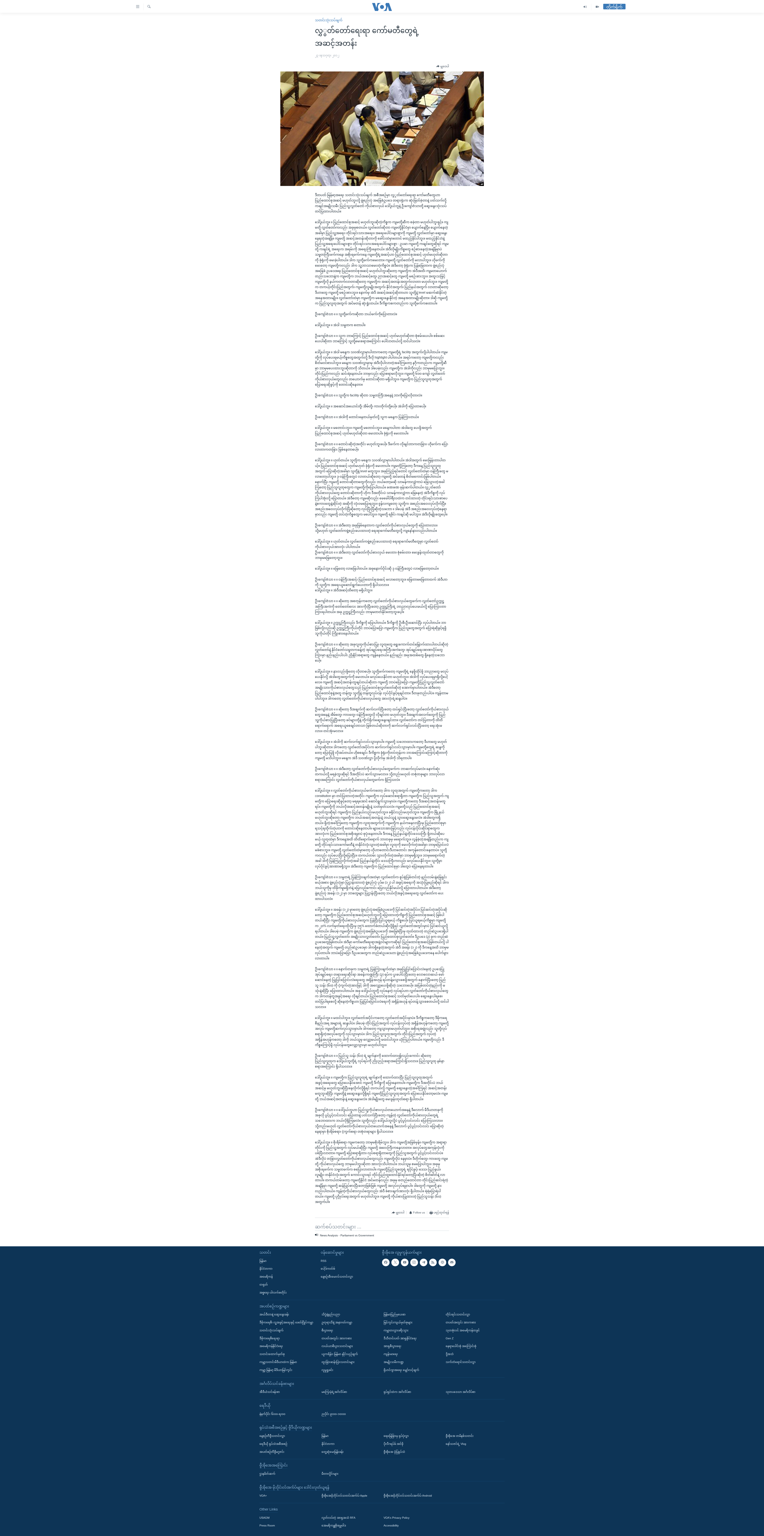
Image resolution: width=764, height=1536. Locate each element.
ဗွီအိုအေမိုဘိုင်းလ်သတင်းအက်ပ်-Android (408, 1495)
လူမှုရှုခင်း (327, 1370)
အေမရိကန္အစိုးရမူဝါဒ (334, 1525)
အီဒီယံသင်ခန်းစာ (269, 1391)
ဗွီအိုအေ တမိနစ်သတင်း (460, 1435)
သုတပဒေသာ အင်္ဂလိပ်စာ (460, 1391)
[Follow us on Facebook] (386, 1262)
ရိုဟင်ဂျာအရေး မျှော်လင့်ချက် (401, 1370)
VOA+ (263, 1495)
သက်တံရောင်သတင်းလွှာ (461, 1362)
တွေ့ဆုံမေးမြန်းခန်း (333, 1451)
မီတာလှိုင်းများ (330, 1473)
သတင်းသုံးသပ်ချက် (328, 20)
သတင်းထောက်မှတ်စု (272, 1354)
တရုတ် (263, 1284)
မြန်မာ (262, 1260)
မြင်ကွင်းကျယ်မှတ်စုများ (398, 1322)
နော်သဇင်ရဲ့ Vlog (456, 1443)
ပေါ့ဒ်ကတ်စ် (328, 1268)
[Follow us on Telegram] (423, 1262)
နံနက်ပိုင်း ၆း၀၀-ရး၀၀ (272, 1414)
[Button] (442, 66)
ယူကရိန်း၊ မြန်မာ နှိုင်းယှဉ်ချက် (340, 1354)
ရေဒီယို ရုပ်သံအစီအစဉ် (273, 1443)
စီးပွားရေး (327, 1330)
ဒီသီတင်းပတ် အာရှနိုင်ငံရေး (400, 1338)
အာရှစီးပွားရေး (392, 1346)
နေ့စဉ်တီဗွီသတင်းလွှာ (272, 1435)
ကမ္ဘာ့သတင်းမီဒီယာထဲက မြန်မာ (278, 1362)
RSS (323, 1260)
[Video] (597, 7)
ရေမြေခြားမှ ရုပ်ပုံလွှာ (396, 1435)
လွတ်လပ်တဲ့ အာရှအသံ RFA (338, 1517)
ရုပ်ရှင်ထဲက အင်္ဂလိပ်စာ (397, 1391)
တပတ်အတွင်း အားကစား (337, 1338)
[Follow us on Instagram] (414, 1262)
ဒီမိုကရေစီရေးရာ (269, 1338)
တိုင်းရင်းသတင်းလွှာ (458, 1314)
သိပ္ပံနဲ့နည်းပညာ (331, 1314)
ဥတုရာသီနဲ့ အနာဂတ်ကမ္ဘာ (337, 1322)
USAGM (264, 1517)
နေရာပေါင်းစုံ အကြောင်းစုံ (461, 1346)
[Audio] (585, 7)
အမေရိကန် (266, 1276)
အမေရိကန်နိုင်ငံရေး (271, 1346)
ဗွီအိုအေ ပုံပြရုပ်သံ (394, 1451)
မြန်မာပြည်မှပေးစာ (394, 1314)
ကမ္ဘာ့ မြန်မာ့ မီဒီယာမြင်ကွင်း (275, 1370)
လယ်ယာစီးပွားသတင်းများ (337, 1346)
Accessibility (391, 1525)
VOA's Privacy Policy (396, 1517)
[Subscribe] (452, 1262)
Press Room (267, 1525)
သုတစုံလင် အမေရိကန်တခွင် (463, 1330)
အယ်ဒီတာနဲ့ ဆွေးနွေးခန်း (274, 1314)
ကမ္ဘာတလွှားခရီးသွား (396, 1330)
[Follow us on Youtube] (404, 1262)
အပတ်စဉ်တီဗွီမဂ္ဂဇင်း (271, 1451)
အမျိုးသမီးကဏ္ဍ (394, 1362)
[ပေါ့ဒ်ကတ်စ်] (442, 1262)
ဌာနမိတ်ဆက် (267, 1473)
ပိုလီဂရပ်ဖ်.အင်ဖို (393, 1443)
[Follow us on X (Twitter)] (395, 1262)
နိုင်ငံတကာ (265, 1268)
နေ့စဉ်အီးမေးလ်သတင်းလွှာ (337, 1276)
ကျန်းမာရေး (391, 1354)
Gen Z (450, 1338)
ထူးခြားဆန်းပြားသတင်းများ (338, 1362)
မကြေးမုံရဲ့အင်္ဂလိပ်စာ (334, 1391)
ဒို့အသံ (450, 1354)
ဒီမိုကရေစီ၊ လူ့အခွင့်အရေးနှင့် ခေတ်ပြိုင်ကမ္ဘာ (286, 1322)
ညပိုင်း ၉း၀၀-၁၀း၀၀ (334, 1414)
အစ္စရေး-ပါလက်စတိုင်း (273, 1292)
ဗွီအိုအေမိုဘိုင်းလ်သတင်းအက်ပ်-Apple (344, 1495)
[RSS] (433, 1262)
